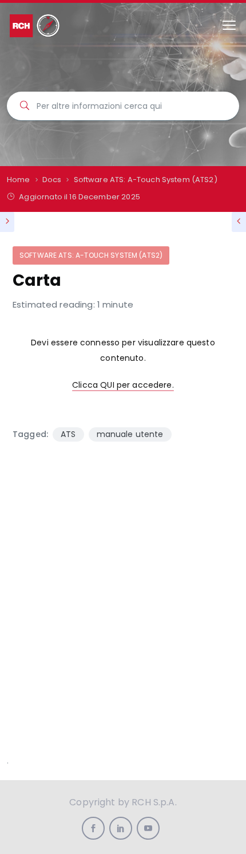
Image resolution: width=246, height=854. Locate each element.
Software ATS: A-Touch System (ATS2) (90, 255)
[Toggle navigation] (229, 25)
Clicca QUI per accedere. (123, 385)
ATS (68, 434)
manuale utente (130, 434)
